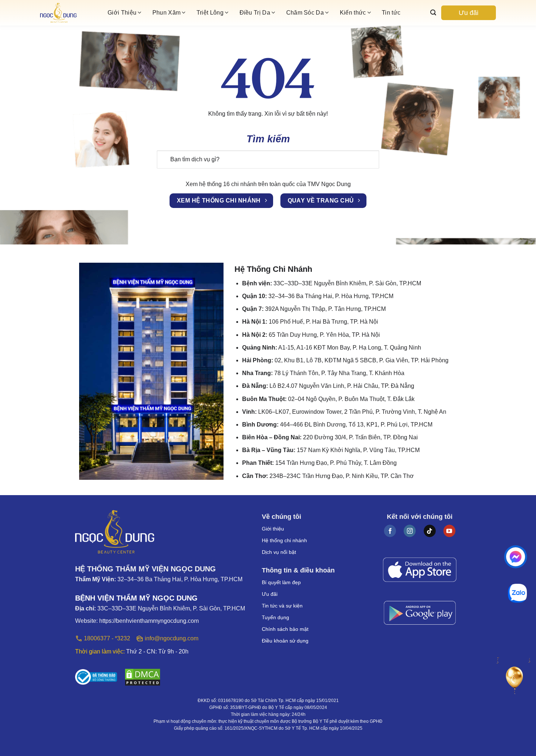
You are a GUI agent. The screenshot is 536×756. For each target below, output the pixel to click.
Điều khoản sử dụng (285, 641)
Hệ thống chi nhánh (284, 540)
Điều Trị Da (255, 12)
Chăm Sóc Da (305, 12)
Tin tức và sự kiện (282, 606)
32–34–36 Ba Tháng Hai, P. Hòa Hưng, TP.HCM (179, 579)
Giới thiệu (273, 529)
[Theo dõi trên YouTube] (449, 531)
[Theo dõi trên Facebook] (390, 531)
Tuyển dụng (275, 617)
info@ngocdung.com (171, 638)
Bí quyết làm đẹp (281, 582)
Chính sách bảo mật (285, 629)
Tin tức (391, 12)
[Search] (433, 12)
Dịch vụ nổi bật (279, 552)
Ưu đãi (468, 12)
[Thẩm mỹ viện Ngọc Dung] (71, 13)
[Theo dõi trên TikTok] (430, 531)
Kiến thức (353, 12)
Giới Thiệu (122, 12)
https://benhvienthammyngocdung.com (149, 621)
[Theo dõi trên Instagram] (410, 531)
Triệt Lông (210, 12)
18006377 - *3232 (107, 638)
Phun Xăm (166, 12)
